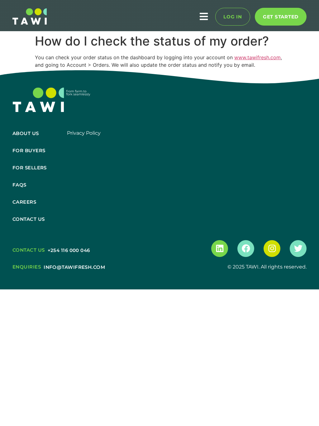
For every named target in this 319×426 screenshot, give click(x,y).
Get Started (280, 17)
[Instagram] (272, 248)
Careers (24, 202)
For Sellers (29, 167)
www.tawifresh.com (257, 57)
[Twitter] (298, 248)
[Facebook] (245, 248)
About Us (25, 133)
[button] (131, 16)
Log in (232, 17)
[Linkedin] (219, 248)
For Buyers (28, 150)
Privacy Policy (84, 133)
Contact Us (28, 219)
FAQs (19, 184)
